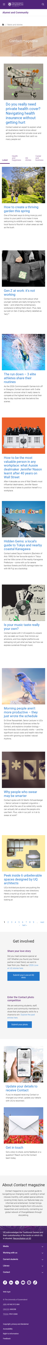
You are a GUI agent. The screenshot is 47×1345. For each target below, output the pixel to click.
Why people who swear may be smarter (20, 794)
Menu (4, 4)
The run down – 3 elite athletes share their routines (20, 378)
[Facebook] (5, 1283)
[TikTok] (35, 1283)
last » (24, 925)
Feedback (7, 1339)
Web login (7, 1292)
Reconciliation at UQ (22, 1238)
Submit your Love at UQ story (23, 976)
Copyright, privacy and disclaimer (16, 1324)
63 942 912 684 (13, 1304)
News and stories (15, 24)
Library (6, 1265)
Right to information (11, 1334)
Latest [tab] (5, 160)
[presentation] (5, 158)
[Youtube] (23, 1283)
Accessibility (8, 1329)
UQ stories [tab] (28, 159)
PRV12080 (13, 1314)
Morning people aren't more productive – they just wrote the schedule (21, 712)
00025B (13, 1309)
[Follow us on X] (17, 1283)
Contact (6, 1272)
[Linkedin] (11, 1283)
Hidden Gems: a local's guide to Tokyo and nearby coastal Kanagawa (23, 545)
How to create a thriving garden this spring (21, 209)
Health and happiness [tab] (16, 158)
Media (6, 1246)
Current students (10, 1259)
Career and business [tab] (39, 158)
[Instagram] (29, 1283)
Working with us (10, 1252)
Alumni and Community (15, 12)
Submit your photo (19, 1024)
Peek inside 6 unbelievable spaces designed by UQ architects (23, 879)
